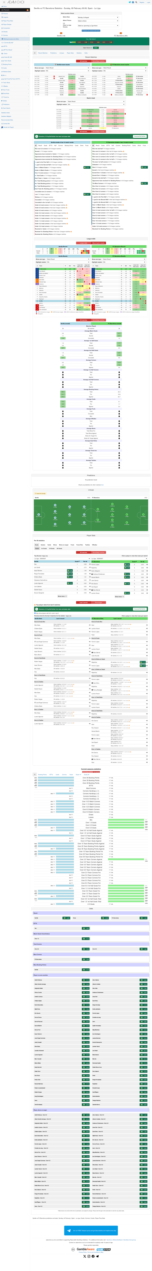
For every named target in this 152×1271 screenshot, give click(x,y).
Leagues (5, 17)
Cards (5, 68)
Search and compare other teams (92, 30)
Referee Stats (7, 71)
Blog (102, 1252)
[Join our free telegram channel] (130, 1)
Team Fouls (5, 90)
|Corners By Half (7, 42)
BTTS (5, 46)
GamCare (109, 1240)
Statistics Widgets (6, 116)
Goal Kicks (6, 93)
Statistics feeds (5, 113)
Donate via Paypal (8, 127)
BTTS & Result (8, 50)
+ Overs (5, 53)
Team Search (6, 108)
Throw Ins (6, 97)
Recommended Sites (7, 120)
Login (148, 2)
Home (5, 6)
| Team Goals (6, 61)
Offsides (5, 86)
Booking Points (7, 64)
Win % (4, 75)
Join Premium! (5, 10)
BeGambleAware (118, 1240)
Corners (5, 35)
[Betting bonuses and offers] (133, 2)
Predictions (6, 104)
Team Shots (6, 82)
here (102, 485)
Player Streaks (7, 24)
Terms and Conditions (94, 1252)
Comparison (6, 28)
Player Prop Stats (8, 21)
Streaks (5, 32)
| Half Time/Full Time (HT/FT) (11, 79)
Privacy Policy (82, 1252)
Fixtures (5, 13)
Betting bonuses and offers (11, 39)
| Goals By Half (7, 57)
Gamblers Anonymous (130, 1240)
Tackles (4, 101)
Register (142, 2)
